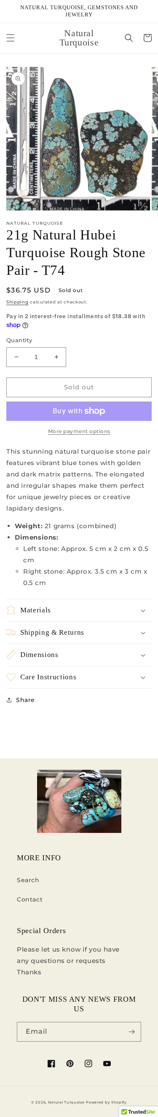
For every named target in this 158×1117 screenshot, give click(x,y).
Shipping (17, 302)
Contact (30, 899)
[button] (10, 38)
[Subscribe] (131, 1032)
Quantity (19, 340)
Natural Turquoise (66, 1102)
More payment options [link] (79, 431)
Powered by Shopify (106, 1102)
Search (28, 880)
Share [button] (25, 700)
